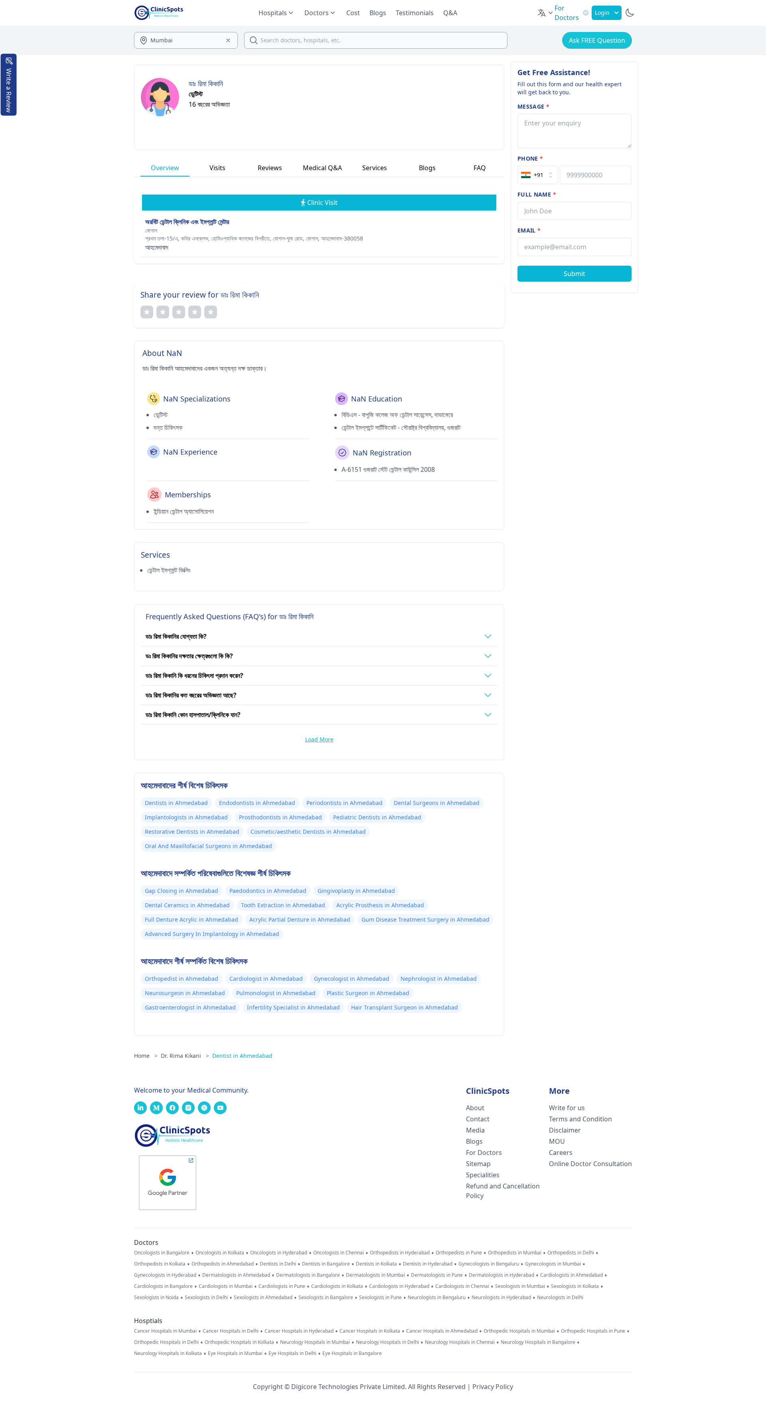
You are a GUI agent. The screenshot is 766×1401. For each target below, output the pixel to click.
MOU (557, 1141)
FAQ (480, 167)
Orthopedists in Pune (459, 1253)
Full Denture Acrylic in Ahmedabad (191, 919)
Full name (536, 194)
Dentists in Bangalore (326, 1264)
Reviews (270, 167)
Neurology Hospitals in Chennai (460, 1342)
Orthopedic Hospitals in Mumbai (519, 1331)
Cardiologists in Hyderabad (399, 1286)
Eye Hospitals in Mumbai (235, 1353)
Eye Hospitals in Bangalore (352, 1353)
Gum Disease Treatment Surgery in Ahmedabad (425, 919)
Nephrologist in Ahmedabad (439, 978)
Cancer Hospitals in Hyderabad (299, 1331)
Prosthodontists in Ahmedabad (280, 817)
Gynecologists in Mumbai (553, 1264)
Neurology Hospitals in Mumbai (315, 1342)
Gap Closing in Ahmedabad (181, 890)
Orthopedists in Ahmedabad (223, 1264)
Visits (217, 167)
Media (475, 1130)
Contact (478, 1119)
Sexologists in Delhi (206, 1297)
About (475, 1107)
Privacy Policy (492, 1386)
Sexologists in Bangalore (325, 1297)
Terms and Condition (580, 1119)
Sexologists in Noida (156, 1297)
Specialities (482, 1174)
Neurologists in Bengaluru (437, 1297)
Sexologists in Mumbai (520, 1286)
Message (533, 106)
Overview (165, 167)
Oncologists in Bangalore (162, 1253)
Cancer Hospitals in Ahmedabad (442, 1331)
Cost (353, 12)
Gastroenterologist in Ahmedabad (190, 1007)
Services (374, 167)
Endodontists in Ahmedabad (257, 803)
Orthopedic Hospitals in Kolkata (239, 1342)
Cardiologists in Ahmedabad (571, 1275)
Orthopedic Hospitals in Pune (593, 1331)
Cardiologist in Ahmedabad (266, 978)
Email (529, 230)
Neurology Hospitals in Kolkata (168, 1353)
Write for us (567, 1107)
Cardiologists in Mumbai (226, 1286)
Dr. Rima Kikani (185, 1055)
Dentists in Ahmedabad (176, 803)
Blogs (377, 12)
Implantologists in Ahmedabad (186, 817)
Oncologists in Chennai (338, 1253)
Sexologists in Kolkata (575, 1286)
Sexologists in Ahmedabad (263, 1297)
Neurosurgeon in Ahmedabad (185, 993)
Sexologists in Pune (380, 1297)
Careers (561, 1152)
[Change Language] (546, 13)
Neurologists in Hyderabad (501, 1297)
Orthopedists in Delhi (570, 1253)
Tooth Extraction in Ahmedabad (283, 905)
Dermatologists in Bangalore (308, 1275)
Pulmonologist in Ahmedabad (276, 993)
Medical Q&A (322, 167)
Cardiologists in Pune (282, 1286)
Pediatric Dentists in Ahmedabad (377, 817)
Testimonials (415, 12)
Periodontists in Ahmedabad (344, 803)
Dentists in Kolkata (376, 1264)
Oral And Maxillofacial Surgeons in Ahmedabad (208, 846)
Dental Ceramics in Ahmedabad (187, 905)
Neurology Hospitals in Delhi (387, 1342)
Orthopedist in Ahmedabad (181, 978)
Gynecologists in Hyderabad (165, 1275)
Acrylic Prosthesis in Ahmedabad (380, 905)
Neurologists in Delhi (560, 1297)
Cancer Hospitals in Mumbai (165, 1331)
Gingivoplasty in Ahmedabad (356, 890)
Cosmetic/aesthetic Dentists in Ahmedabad (308, 831)
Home (146, 1055)
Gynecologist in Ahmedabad (351, 978)
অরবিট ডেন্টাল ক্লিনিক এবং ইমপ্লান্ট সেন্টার (187, 221)
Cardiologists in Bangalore (163, 1286)
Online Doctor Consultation (590, 1163)
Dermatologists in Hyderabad (501, 1275)
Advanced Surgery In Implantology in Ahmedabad (212, 934)
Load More (319, 739)
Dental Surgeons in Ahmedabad (437, 803)
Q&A (450, 12)
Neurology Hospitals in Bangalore (538, 1342)
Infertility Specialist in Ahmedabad (293, 1007)
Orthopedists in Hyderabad (400, 1253)
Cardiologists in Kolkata (337, 1286)
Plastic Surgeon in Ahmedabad (368, 993)
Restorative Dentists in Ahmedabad (192, 831)
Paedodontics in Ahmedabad (267, 890)
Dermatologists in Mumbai (375, 1275)
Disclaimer (565, 1130)
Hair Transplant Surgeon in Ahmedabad (404, 1007)
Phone (530, 158)
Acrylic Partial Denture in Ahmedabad (299, 919)
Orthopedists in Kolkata (160, 1264)
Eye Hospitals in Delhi (292, 1353)
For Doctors (484, 1152)
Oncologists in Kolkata (219, 1253)
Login (602, 12)
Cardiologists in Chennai (462, 1286)
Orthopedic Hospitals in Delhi (166, 1342)
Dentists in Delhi (278, 1264)
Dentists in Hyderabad (427, 1264)
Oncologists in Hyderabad (278, 1253)
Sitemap (478, 1163)
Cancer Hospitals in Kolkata (370, 1331)
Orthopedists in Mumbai (514, 1253)
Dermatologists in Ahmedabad (236, 1275)
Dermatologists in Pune (437, 1275)
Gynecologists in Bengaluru (488, 1264)
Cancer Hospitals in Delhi (231, 1331)
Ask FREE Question (597, 40)
